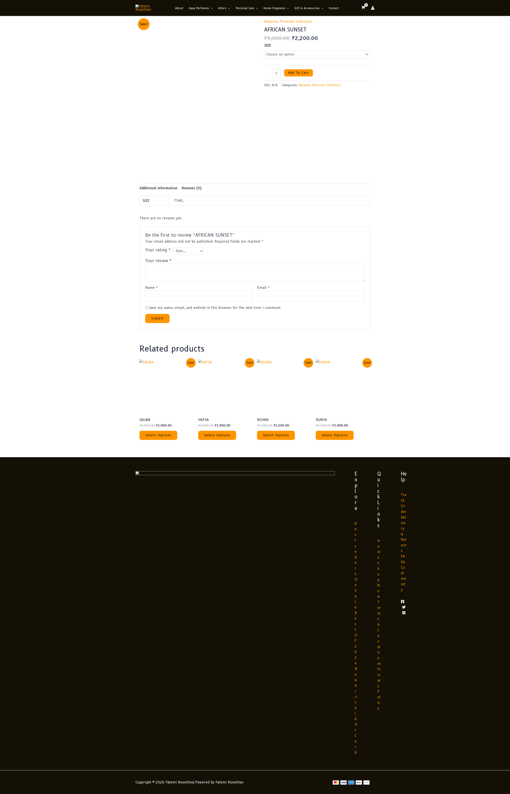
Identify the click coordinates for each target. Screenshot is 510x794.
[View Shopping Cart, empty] (363, 8)
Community (403, 578)
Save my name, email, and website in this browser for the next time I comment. (215, 308)
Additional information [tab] (158, 188)
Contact (334, 8)
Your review (158, 260)
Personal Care (245, 8)
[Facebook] (402, 601)
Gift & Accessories (307, 8)
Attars (222, 8)
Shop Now (378, 580)
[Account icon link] (373, 8)
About (179, 8)
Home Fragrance (274, 8)
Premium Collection (296, 21)
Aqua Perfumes (199, 8)
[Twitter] (404, 607)
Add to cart (298, 73)
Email (263, 288)
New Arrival (356, 691)
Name (151, 288)
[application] (211, 8)
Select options (158, 435)
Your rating (158, 249)
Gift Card (356, 735)
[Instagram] (404, 612)
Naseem (271, 21)
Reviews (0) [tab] (191, 188)
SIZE (267, 45)
